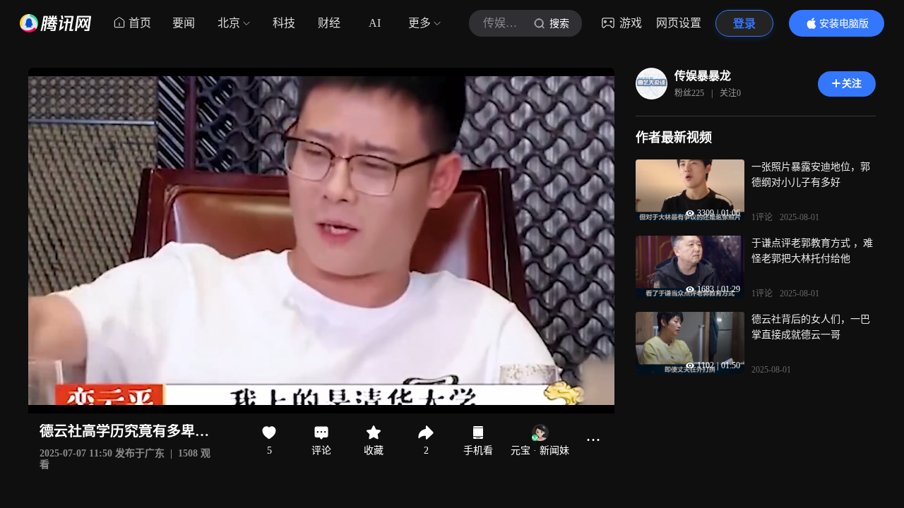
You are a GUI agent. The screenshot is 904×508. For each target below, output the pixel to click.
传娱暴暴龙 (702, 76)
